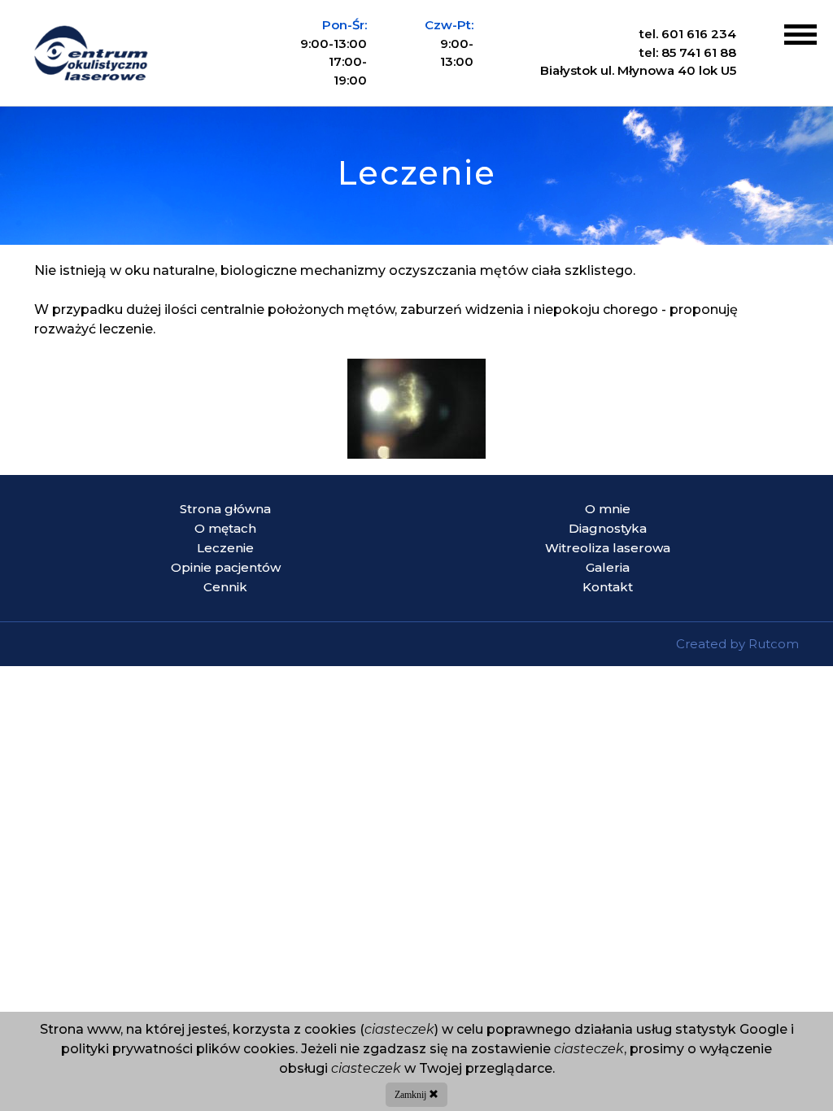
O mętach (225, 528)
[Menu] (800, 34)
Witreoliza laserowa (607, 548)
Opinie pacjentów (226, 567)
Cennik (225, 587)
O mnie (607, 508)
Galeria (608, 567)
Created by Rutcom (737, 643)
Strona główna (225, 508)
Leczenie (225, 548)
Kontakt (607, 587)
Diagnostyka (608, 528)
